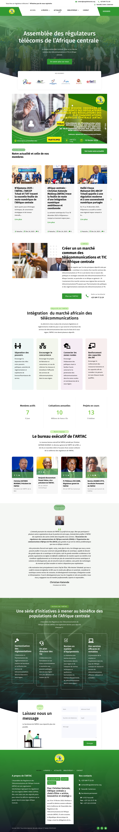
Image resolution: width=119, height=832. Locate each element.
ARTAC (71, 450)
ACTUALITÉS (58, 10)
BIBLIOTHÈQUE (72, 10)
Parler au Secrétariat (98, 294)
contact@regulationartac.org (86, 1)
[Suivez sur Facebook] (98, 828)
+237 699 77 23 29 (105, 1)
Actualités (65, 779)
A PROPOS (44, 10)
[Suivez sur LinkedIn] (105, 828)
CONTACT (86, 10)
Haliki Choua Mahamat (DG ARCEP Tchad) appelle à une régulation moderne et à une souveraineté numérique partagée (59, 195)
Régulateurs (52, 783)
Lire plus (18, 222)
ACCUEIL (33, 10)
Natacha (19, 231)
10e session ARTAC (54, 779)
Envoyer (90, 743)
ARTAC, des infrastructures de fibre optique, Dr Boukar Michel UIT (90, 192)
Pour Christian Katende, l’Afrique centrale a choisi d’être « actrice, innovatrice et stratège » (59, 792)
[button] (111, 199)
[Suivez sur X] (101, 828)
